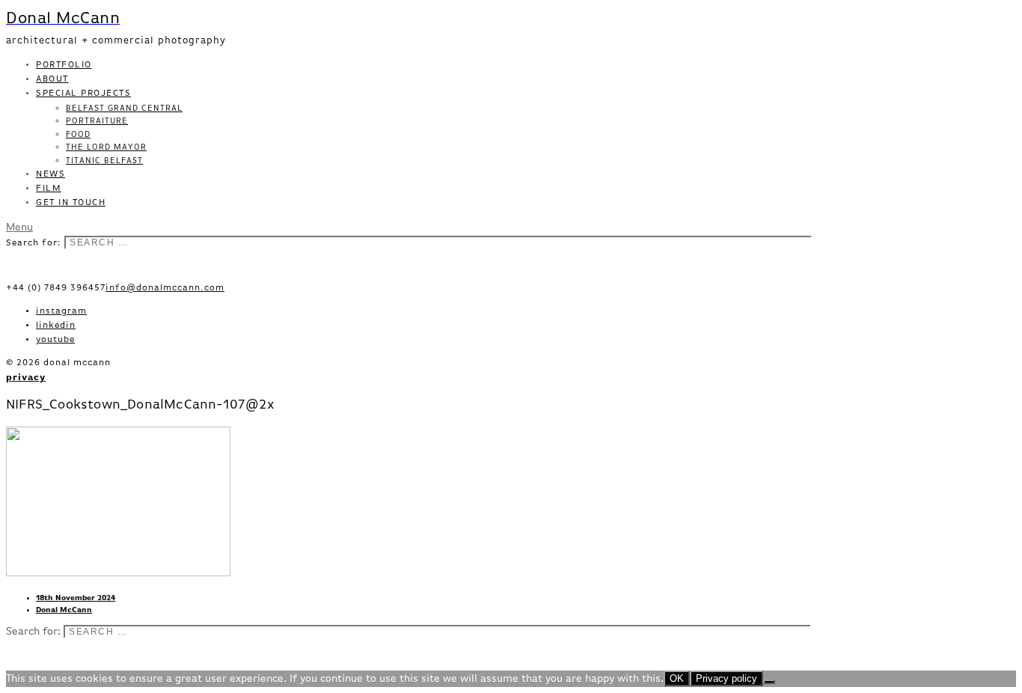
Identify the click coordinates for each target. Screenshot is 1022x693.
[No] (769, 682)
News (50, 174)
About (52, 79)
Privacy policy (726, 678)
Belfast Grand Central (124, 108)
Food (78, 134)
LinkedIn (56, 325)
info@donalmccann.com (164, 288)
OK (677, 678)
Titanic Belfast (104, 160)
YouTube (55, 339)
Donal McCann (64, 610)
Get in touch (70, 202)
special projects (83, 93)
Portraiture (97, 121)
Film (48, 188)
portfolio (64, 65)
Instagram (61, 311)
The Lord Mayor (106, 147)
